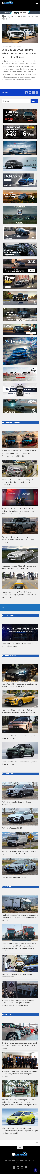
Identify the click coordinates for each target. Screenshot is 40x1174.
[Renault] (20, 334)
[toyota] (20, 321)
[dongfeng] (20, 154)
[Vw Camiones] (20, 304)
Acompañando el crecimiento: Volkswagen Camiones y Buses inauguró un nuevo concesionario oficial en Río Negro (18, 1002)
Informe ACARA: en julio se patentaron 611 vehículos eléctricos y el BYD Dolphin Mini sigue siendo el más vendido (20, 1130)
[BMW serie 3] (20, 364)
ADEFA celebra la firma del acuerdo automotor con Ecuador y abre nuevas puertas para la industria (19, 1073)
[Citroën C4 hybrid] (20, 413)
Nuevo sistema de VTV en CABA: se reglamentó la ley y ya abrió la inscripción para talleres (19, 594)
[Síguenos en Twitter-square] (30, 92)
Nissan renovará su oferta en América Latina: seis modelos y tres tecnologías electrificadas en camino (18, 511)
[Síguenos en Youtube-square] (33, 92)
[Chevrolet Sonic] (20, 288)
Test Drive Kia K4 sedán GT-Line (14, 877)
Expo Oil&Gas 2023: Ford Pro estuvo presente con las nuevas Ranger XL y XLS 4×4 (19, 53)
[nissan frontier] (20, 380)
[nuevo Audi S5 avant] (20, 272)
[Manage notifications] (35, 1170)
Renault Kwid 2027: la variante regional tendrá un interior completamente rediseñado (18, 482)
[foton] (20, 12)
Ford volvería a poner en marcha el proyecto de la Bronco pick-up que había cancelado (18, 539)
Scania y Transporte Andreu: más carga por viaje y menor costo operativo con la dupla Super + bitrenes (20, 917)
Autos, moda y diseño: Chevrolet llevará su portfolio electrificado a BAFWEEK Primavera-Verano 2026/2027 (19, 453)
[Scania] (20, 256)
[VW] (20, 203)
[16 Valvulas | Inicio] (9, 3)
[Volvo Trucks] (20, 396)
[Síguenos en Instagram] (37, 92)
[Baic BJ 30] (20, 122)
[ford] (20, 223)
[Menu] (37, 3)
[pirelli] (20, 138)
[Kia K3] (20, 187)
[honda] (20, 239)
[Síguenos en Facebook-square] (26, 92)
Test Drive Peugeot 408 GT (12, 828)
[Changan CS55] (20, 170)
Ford (4, 46)
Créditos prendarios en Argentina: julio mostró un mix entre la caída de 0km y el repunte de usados (19, 1045)
